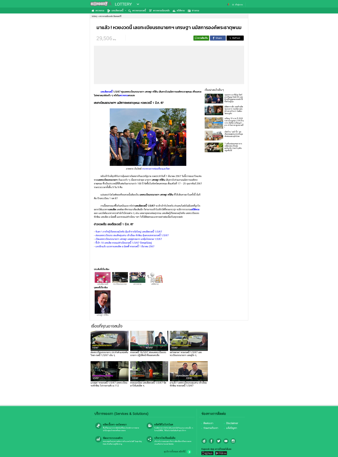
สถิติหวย (181, 10)
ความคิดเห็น (203, 38)
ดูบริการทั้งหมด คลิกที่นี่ (175, 451)
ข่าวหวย (195, 10)
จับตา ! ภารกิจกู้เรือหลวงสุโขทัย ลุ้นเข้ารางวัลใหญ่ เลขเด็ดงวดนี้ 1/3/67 (128, 231)
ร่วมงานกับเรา (210, 428)
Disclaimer (232, 423)
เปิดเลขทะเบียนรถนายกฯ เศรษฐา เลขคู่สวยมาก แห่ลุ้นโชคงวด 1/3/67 (128, 239)
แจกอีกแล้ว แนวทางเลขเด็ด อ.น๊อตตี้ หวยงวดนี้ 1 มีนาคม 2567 (124, 246)
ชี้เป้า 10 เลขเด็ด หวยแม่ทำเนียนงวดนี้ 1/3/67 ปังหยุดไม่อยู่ (123, 242)
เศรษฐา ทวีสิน (103, 315)
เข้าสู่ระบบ (239, 5)
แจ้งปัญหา (231, 428)
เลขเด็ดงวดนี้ (117, 10)
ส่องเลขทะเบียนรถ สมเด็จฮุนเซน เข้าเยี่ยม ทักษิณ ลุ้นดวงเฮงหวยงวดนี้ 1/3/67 (132, 235)
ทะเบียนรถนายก (120, 284)
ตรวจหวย (99, 10)
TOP (331, 452)
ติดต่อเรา (208, 423)
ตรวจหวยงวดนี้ (139, 10)
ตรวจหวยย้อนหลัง (161, 10)
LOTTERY (123, 4)
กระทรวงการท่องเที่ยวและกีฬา (156, 168)
